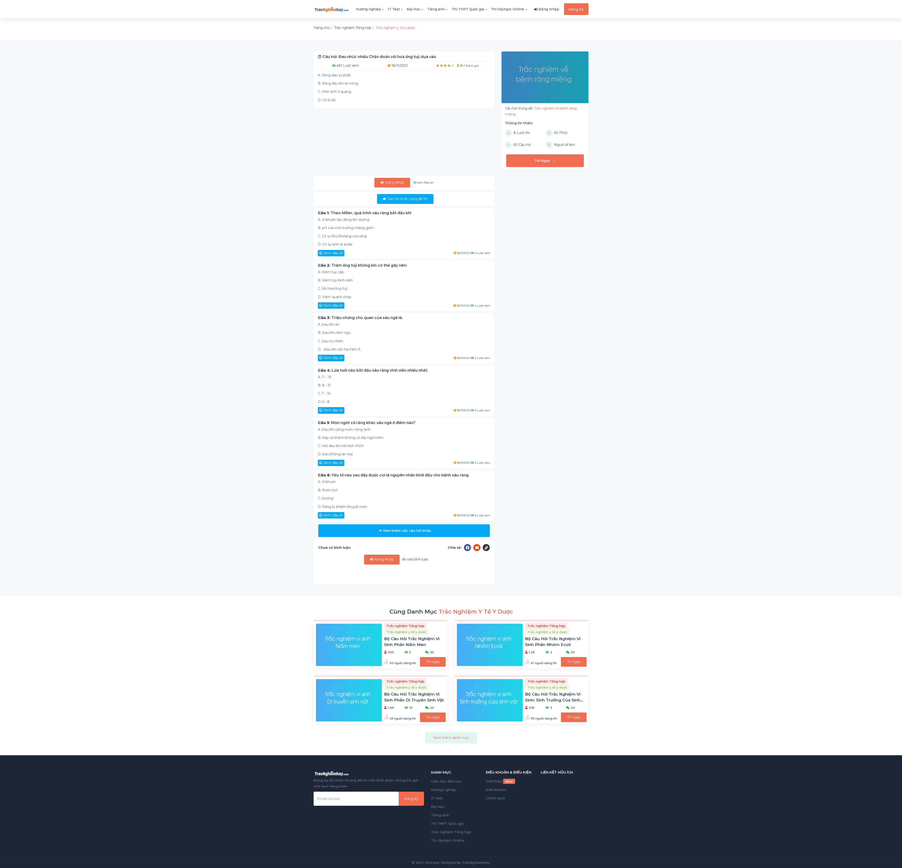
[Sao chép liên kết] (486, 547)
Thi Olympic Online (507, 9)
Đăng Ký (576, 9)
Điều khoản (496, 790)
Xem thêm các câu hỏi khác (407, 531)
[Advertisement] (404, 142)
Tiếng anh (436, 9)
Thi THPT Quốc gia (468, 9)
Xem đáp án (333, 253)
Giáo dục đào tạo (446, 781)
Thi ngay (433, 662)
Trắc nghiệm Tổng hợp (451, 832)
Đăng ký (411, 799)
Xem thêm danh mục (451, 738)
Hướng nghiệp (368, 9)
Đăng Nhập (394, 182)
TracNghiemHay (476, 862)
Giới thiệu (499, 781)
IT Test (394, 9)
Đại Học (413, 9)
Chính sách (495, 798)
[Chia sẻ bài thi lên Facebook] (468, 547)
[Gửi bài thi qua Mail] (478, 547)
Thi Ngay (542, 161)
